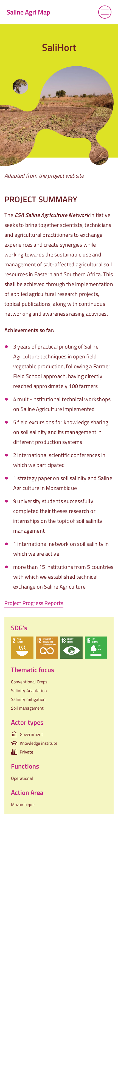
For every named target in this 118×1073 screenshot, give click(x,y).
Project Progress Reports (33, 603)
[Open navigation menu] (105, 12)
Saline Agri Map (28, 12)
